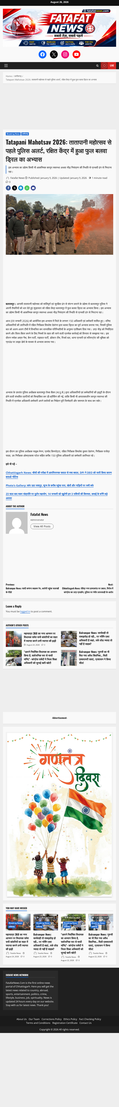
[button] (6, 66)
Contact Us (86, 1023)
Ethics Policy (70, 1019)
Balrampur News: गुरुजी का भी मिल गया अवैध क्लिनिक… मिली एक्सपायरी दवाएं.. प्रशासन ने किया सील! (69, 658)
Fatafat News (17, 178)
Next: (87, 588)
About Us (22, 1019)
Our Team (34, 1019)
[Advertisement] (59, 108)
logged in (25, 611)
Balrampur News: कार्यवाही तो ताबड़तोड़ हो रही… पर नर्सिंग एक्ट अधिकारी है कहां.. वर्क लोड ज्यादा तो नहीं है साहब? (69, 639)
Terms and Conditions (38, 1023)
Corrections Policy (52, 1019)
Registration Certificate (64, 1023)
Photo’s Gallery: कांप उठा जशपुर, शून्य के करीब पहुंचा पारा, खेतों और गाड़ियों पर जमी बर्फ (50, 485)
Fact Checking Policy (90, 1019)
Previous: (32, 588)
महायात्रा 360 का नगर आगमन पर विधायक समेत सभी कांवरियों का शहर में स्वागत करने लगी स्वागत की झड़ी (14, 639)
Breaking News (13, 134)
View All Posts (42, 526)
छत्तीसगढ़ (25, 134)
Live (112, 65)
